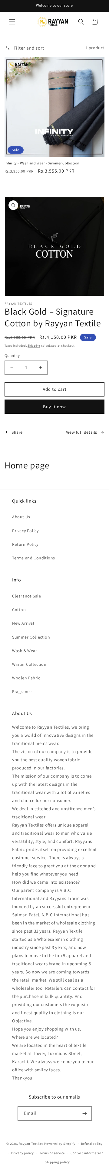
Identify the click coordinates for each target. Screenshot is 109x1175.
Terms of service (52, 1153)
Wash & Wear (24, 650)
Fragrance (21, 691)
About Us (21, 517)
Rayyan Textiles (31, 1143)
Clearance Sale (26, 596)
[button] (12, 21)
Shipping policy (57, 1162)
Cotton (19, 609)
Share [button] (17, 432)
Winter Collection (29, 664)
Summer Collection (31, 637)
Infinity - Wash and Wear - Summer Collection (42, 163)
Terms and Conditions (33, 558)
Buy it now (54, 406)
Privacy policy (22, 1153)
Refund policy (92, 1143)
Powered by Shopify (59, 1143)
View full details (81, 432)
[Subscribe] (84, 1113)
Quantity (12, 355)
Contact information (87, 1153)
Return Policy (25, 544)
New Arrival (23, 623)
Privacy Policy (25, 530)
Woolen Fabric (26, 678)
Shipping (34, 346)
